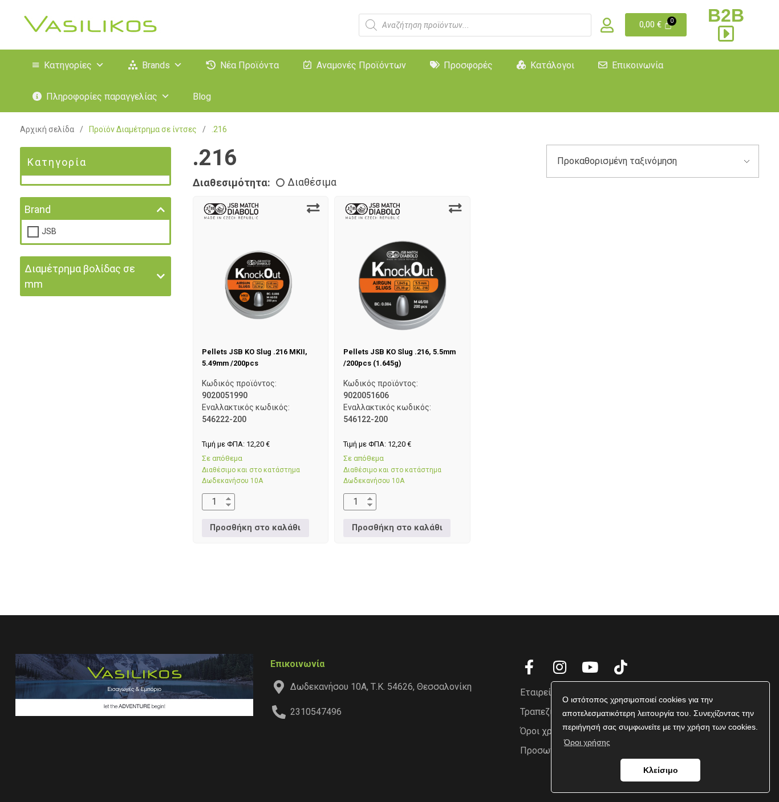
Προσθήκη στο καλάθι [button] (255, 528)
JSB (49, 231)
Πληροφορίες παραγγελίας (101, 96)
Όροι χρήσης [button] (587, 742)
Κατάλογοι (552, 65)
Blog (202, 96)
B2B (726, 15)
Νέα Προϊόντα (249, 65)
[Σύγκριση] (313, 208)
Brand (38, 209)
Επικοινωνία (637, 65)
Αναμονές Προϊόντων (361, 65)
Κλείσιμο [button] (660, 770)
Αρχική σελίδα (47, 129)
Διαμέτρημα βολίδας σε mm (80, 276)
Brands (156, 65)
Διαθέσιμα (311, 182)
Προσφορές (468, 65)
